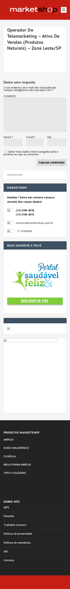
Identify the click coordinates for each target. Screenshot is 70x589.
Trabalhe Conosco (15, 525)
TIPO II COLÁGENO (15, 472)
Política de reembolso (17, 542)
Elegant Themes (34, 580)
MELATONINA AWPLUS (17, 464)
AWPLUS (8, 439)
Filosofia (9, 516)
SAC (6, 551)
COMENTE (10, 96)
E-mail (31, 137)
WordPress (35, 584)
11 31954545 (24, 231)
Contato (9, 560)
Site (49, 137)
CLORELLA (10, 456)
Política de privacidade (18, 533)
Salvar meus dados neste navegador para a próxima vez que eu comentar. (31, 153)
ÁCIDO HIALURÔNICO (16, 448)
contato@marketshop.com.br (34, 223)
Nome (8, 137)
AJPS (6, 507)
